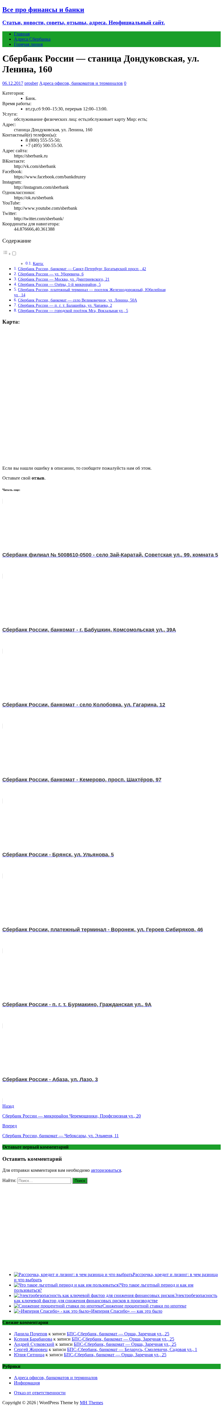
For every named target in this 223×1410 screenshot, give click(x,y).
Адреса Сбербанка (32, 39)
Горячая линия (28, 44)
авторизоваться (106, 1170)
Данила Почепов (30, 1333)
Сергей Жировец (31, 1349)
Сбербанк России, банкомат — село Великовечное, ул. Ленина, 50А (77, 300)
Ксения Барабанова (33, 1339)
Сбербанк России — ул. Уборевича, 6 (51, 274)
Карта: (38, 263)
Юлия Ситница (29, 1354)
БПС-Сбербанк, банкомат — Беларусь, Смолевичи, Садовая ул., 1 (132, 1349)
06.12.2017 (12, 83)
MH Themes (91, 1402)
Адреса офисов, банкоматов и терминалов (81, 83)
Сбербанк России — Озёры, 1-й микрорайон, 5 (59, 284)
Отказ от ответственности (40, 1392)
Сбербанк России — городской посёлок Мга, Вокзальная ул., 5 (73, 310)
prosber (31, 83)
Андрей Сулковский (34, 1344)
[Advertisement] (111, 1226)
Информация (27, 1382)
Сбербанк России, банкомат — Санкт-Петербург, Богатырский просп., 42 (82, 268)
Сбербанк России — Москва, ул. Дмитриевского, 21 (63, 279)
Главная (22, 33)
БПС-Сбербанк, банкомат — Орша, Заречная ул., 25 (118, 1333)
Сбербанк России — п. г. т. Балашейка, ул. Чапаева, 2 (65, 305)
